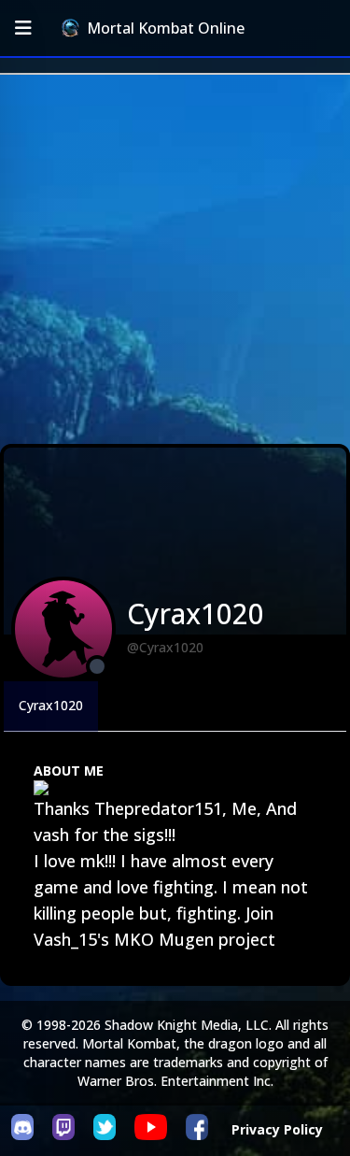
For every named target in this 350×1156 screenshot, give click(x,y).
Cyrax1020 (51, 705)
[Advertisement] (175, 259)
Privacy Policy (277, 1129)
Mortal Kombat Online (166, 28)
